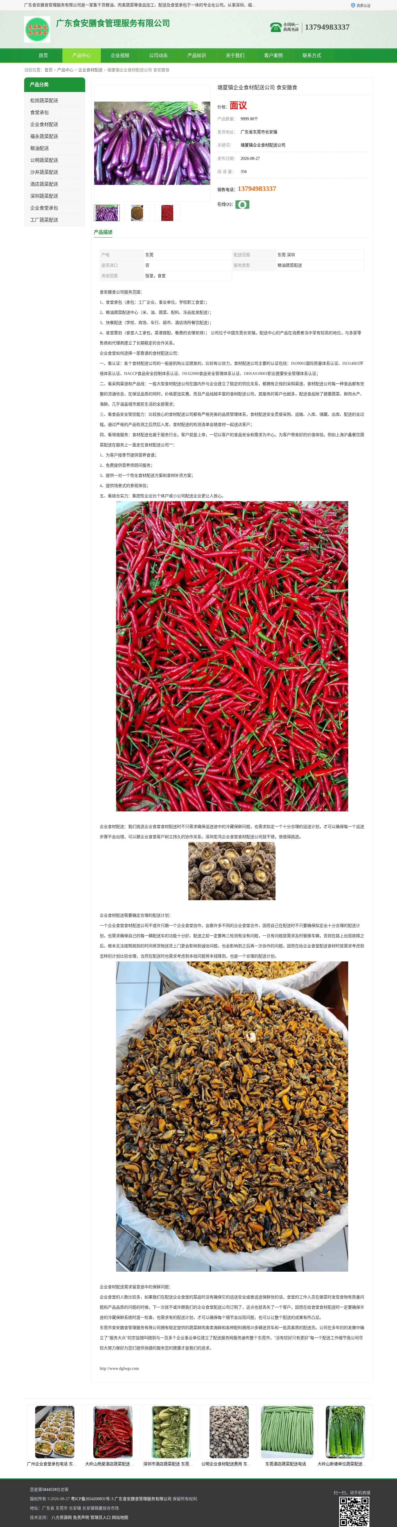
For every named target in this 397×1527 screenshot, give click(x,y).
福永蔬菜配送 (44, 136)
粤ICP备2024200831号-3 (92, 1499)
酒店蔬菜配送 (44, 184)
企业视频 (120, 55)
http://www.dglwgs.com (119, 1368)
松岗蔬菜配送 (44, 100)
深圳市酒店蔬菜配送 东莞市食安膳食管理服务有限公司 (134, 1464)
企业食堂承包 (44, 208)
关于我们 (235, 55)
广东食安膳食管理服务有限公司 (143, 1499)
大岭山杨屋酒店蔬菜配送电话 (53, 1464)
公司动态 (158, 55)
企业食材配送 (90, 70)
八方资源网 (61, 1517)
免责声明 (81, 1517)
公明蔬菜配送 (44, 160)
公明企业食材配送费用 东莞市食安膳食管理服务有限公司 (194, 1464)
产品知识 (196, 55)
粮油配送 (39, 148)
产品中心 (81, 55)
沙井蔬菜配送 (44, 172)
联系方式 (312, 55)
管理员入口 (100, 1517)
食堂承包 (39, 112)
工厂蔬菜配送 (44, 219)
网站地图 (120, 1517)
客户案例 (273, 55)
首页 (43, 55)
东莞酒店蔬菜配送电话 (227, 1464)
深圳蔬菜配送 (44, 196)
